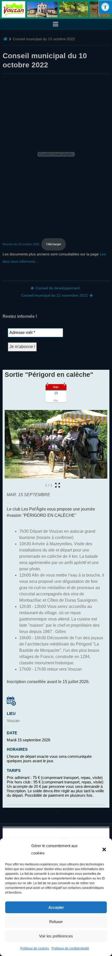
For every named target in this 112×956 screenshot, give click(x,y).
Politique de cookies (34, 948)
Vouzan (13, 720)
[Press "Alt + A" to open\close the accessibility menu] (105, 7)
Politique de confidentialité (70, 948)
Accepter (56, 907)
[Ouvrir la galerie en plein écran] (57, 485)
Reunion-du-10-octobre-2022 (21, 244)
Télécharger (53, 244)
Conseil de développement (58, 288)
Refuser (56, 921)
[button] (104, 849)
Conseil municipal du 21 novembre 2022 (54, 295)
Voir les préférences (56, 936)
